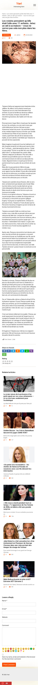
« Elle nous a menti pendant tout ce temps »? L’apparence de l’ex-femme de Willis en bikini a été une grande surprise (18, 506)
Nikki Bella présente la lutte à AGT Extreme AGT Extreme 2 (17, 580)
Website (4, 617)
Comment (5, 625)
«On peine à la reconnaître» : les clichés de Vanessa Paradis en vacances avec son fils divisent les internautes (17, 468)
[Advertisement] (19, 85)
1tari (19, 3)
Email (4, 609)
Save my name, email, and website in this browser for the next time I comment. (18, 658)
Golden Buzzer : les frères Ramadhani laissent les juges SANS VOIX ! (18, 432)
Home (4, 14)
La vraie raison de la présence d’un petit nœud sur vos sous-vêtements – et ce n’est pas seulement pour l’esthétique (18, 397)
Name (4, 601)
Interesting (6, 35)
